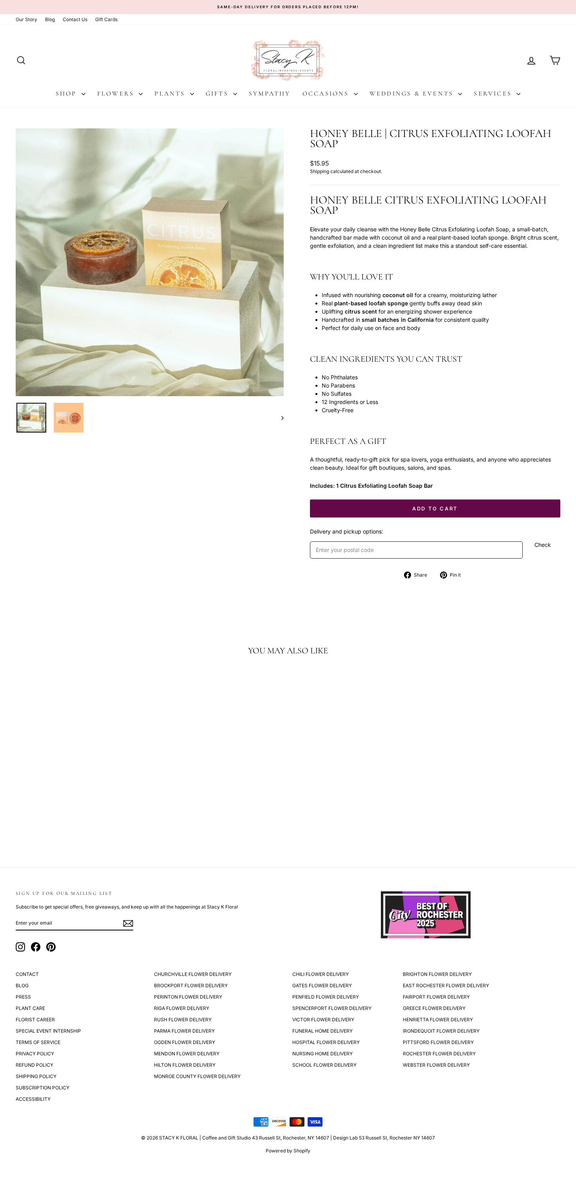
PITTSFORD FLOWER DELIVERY (438, 1042)
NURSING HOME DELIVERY (322, 1054)
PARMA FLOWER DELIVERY (184, 1031)
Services (494, 93)
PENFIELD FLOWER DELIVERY (325, 997)
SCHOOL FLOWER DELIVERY (324, 1065)
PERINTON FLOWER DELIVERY (188, 997)
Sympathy (270, 93)
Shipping (319, 171)
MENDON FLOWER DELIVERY (186, 1054)
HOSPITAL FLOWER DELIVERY (326, 1042)
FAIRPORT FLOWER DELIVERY (436, 997)
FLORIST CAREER (35, 1019)
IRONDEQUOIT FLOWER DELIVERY (441, 1031)
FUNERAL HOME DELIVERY (322, 1031)
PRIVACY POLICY (35, 1054)
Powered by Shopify (288, 1151)
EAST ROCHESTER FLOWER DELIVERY (446, 985)
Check (542, 544)
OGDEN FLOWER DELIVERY (184, 1042)
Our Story (26, 19)
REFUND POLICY (34, 1065)
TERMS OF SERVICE (38, 1042)
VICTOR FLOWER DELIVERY (323, 1019)
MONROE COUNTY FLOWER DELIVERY (197, 1076)
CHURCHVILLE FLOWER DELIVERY (193, 974)
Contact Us (75, 19)
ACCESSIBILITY (33, 1099)
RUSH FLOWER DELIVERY (183, 1019)
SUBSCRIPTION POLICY (42, 1088)
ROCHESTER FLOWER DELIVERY (439, 1054)
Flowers (117, 93)
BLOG (22, 985)
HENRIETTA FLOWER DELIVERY (438, 1019)
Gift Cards (106, 19)
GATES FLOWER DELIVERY (322, 985)
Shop (68, 93)
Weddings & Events (413, 93)
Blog (50, 19)
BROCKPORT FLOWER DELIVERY (191, 985)
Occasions (327, 93)
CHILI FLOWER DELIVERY (320, 974)
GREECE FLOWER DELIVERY (434, 1008)
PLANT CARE (30, 1008)
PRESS (23, 997)
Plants (171, 93)
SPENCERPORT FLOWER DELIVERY (331, 1008)
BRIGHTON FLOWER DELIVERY (437, 974)
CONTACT (27, 974)
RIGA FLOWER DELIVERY (181, 1008)
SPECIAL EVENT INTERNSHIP (48, 1031)
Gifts (218, 93)
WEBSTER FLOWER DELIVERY (436, 1065)
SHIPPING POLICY (36, 1076)
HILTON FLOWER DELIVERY (185, 1065)
